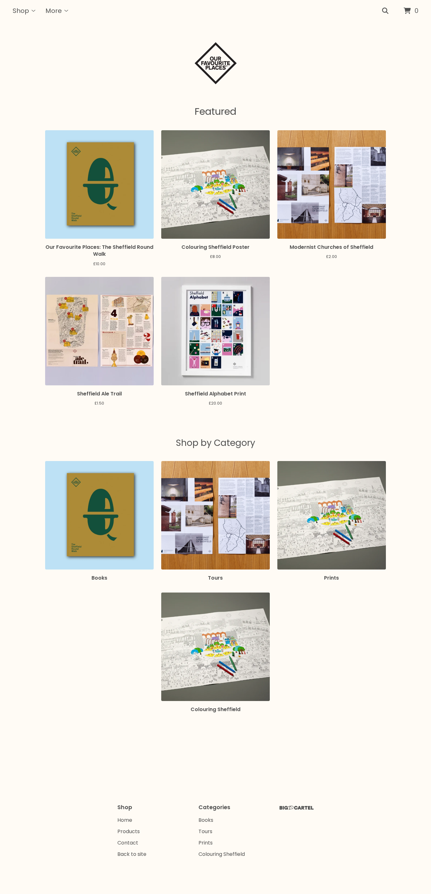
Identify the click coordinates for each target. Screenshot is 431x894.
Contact (127, 842)
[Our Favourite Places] (215, 63)
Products (128, 831)
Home (124, 820)
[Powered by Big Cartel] (297, 807)
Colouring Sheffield (221, 854)
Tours (205, 831)
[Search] (385, 11)
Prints (205, 842)
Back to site (131, 854)
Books (205, 820)
